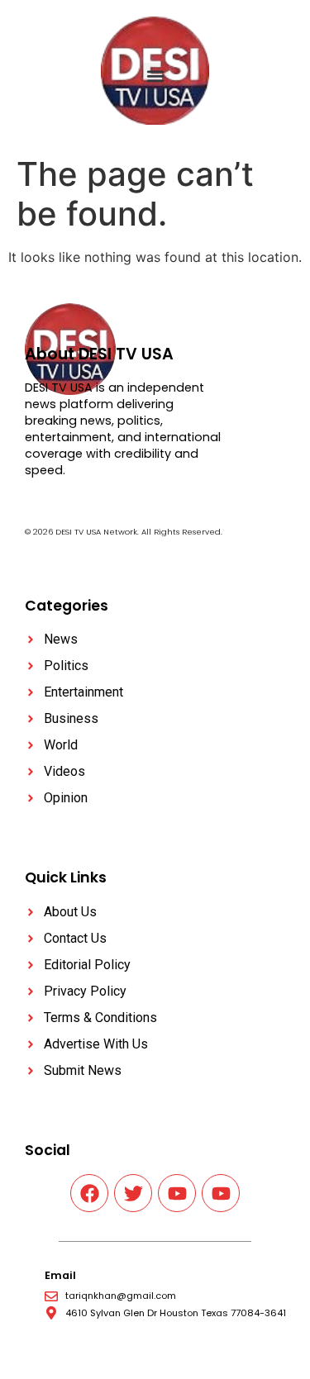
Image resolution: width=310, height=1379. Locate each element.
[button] (155, 76)
